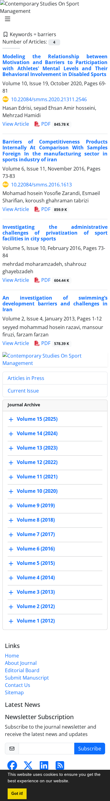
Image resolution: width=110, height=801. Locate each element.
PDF (54, 124)
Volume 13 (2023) (37, 448)
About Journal (21, 663)
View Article (15, 124)
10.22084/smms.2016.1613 (41, 184)
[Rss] (60, 767)
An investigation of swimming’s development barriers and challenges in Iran (55, 303)
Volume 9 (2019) (36, 505)
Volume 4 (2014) (36, 577)
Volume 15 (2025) (37, 419)
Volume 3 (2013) (36, 592)
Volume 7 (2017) (36, 534)
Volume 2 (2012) (36, 606)
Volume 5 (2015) (36, 563)
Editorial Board (22, 670)
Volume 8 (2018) (36, 520)
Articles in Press (26, 378)
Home (12, 655)
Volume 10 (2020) (37, 491)
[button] (71, 782)
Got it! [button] (17, 793)
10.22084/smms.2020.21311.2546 (49, 99)
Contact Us (17, 685)
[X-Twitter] (28, 767)
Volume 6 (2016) (36, 549)
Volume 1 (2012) (36, 621)
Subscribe (89, 748)
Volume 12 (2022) (37, 462)
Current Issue (23, 390)
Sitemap (14, 692)
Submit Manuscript (27, 677)
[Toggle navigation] (53, 19)
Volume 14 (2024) (37, 433)
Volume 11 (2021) (37, 476)
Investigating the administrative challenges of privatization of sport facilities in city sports (55, 233)
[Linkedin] (44, 767)
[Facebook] (12, 767)
